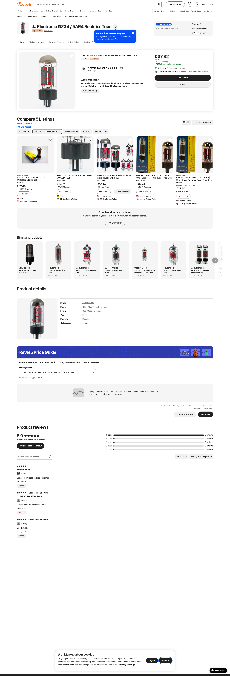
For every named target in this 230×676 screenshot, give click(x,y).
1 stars (109, 449)
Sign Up (204, 4)
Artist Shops (184, 11)
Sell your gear (175, 4)
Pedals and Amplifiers (34, 11)
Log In (211, 4)
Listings (20, 42)
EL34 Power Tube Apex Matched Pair (200, 271)
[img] (112, 68)
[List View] (188, 122)
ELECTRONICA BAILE (97, 68)
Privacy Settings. (127, 664)
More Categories (111, 11)
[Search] (158, 4)
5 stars (109, 435)
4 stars (109, 438)
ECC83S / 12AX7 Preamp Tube (86, 271)
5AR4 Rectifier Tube (27, 270)
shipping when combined (168, 64)
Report (21, 486)
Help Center (207, 11)
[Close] (133, 33)
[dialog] (115, 660)
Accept (165, 660)
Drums (82, 11)
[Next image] (130, 155)
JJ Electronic (88, 302)
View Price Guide (185, 414)
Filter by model (25, 368)
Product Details (56, 42)
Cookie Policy (67, 664)
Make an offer (123, 192)
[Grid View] (184, 122)
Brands (156, 11)
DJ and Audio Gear (95, 11)
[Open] (93, 372)
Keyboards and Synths (54, 11)
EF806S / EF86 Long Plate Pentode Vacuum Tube (144, 271)
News (163, 11)
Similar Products (36, 42)
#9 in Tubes (48, 31)
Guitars (21, 11)
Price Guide (73, 42)
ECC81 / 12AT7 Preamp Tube (114, 271)
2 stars (109, 446)
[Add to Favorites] (115, 26)
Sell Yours (205, 414)
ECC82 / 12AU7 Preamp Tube (172, 271)
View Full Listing (90, 91)
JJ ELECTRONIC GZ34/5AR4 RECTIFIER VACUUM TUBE (109, 55)
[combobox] (55, 372)
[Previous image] (100, 155)
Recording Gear (71, 11)
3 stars (109, 442)
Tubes (85, 323)
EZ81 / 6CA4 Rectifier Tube (56, 271)
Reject (152, 660)
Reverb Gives (196, 11)
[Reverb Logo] (24, 4)
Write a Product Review (30, 446)
